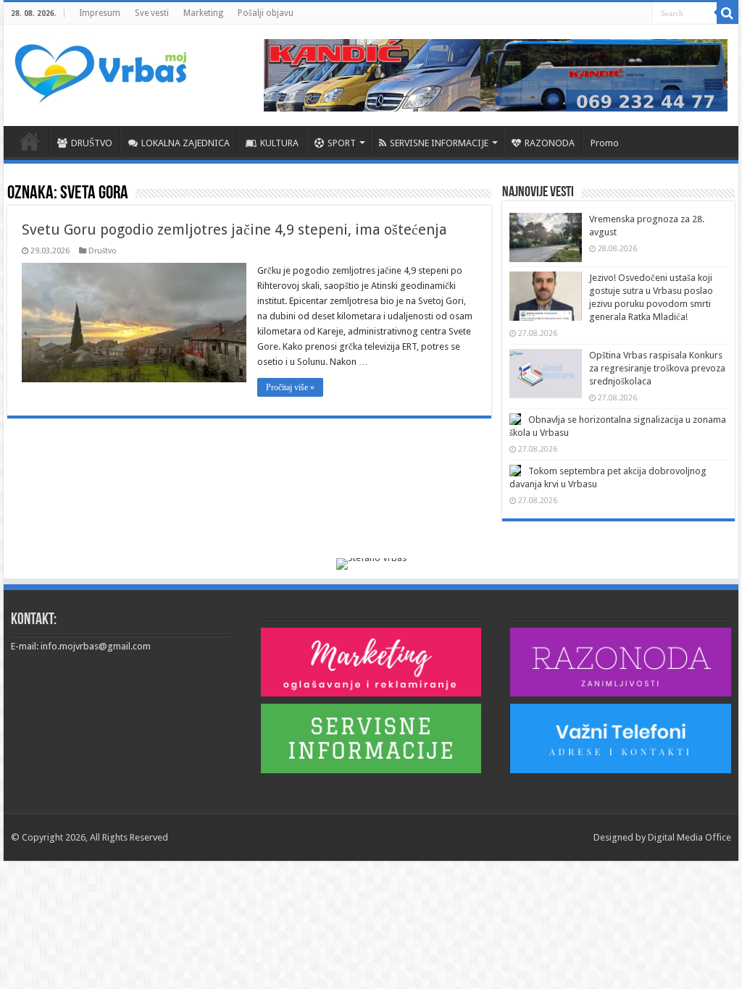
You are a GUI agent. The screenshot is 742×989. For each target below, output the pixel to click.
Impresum (99, 13)
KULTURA (279, 143)
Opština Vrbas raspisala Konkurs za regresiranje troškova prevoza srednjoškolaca (657, 368)
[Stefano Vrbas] (371, 563)
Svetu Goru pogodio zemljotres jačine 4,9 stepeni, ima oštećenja (234, 229)
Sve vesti (152, 13)
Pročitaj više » (290, 387)
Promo (605, 143)
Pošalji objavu (265, 13)
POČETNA (30, 141)
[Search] (727, 13)
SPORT (342, 143)
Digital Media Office (689, 837)
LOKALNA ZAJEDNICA (185, 143)
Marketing (203, 13)
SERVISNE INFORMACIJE (439, 143)
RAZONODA (550, 143)
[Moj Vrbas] (100, 68)
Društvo (102, 251)
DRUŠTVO (91, 143)
